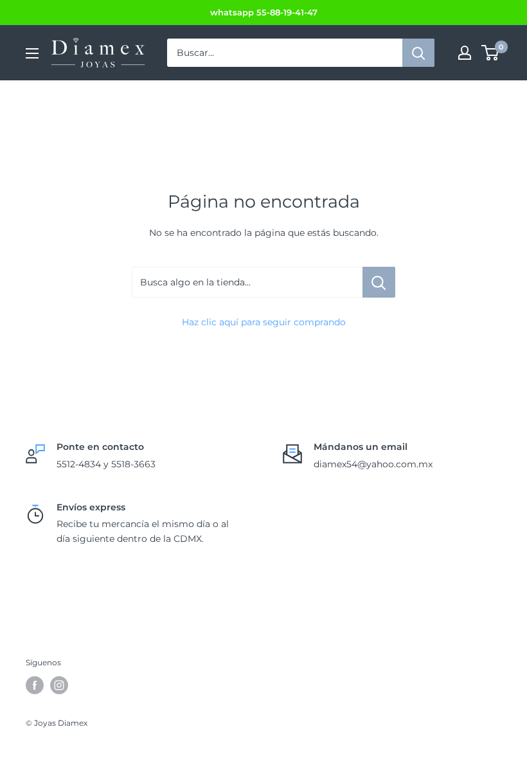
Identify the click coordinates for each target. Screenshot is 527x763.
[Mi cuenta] (464, 53)
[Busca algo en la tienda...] (378, 282)
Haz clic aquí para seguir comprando (264, 322)
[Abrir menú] (32, 53)
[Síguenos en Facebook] (35, 685)
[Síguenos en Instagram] (59, 685)
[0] (491, 52)
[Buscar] (418, 53)
